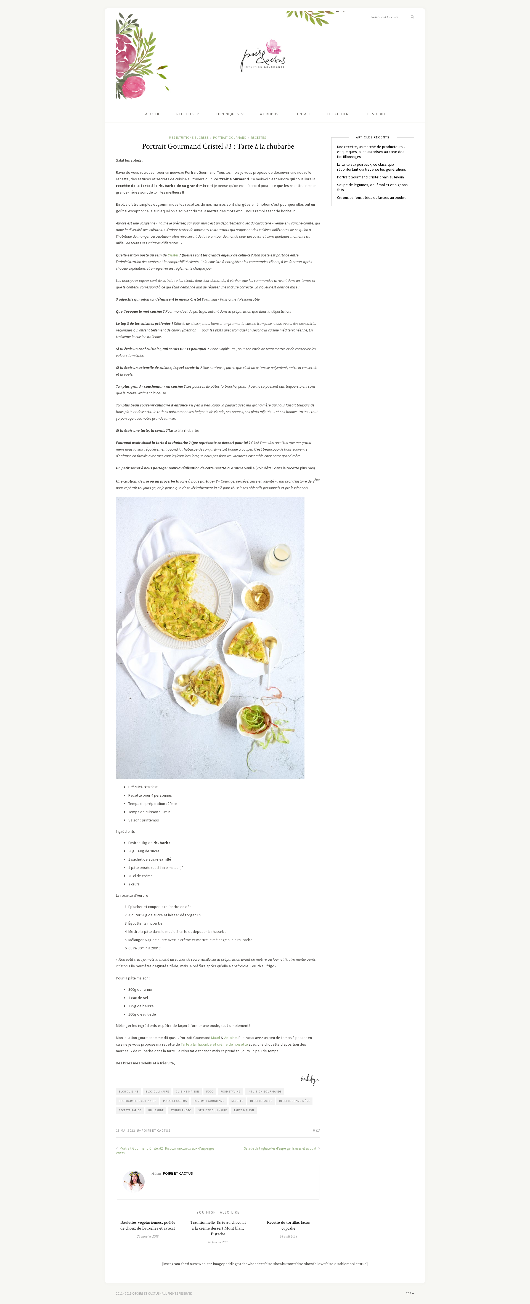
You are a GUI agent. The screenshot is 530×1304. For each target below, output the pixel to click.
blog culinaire (157, 1091)
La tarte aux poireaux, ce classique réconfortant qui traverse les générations (371, 167)
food (210, 1091)
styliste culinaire (212, 1110)
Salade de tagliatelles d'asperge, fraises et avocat (280, 1148)
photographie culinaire (137, 1101)
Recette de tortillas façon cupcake (288, 1225)
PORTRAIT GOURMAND (230, 138)
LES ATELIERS (339, 114)
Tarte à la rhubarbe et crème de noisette (214, 1044)
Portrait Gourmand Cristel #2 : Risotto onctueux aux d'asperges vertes (165, 1150)
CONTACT (303, 114)
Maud (215, 1037)
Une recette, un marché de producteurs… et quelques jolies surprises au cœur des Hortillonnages (371, 151)
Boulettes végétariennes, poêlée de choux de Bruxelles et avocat (147, 1225)
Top (409, 1293)
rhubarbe (156, 1110)
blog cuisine (129, 1091)
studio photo (181, 1110)
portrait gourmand (209, 1101)
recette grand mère (294, 1101)
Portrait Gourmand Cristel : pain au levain (370, 177)
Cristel (172, 255)
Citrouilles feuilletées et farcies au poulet (371, 197)
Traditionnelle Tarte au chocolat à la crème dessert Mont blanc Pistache (218, 1228)
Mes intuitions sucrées (189, 138)
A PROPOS (269, 114)
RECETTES (185, 114)
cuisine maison (187, 1091)
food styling (231, 1091)
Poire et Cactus (156, 1130)
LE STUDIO (376, 114)
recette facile (261, 1101)
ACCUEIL (152, 114)
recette (237, 1101)
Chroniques (227, 114)
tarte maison (244, 1110)
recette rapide (130, 1110)
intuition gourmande (265, 1091)
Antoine (230, 1037)
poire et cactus (175, 1101)
